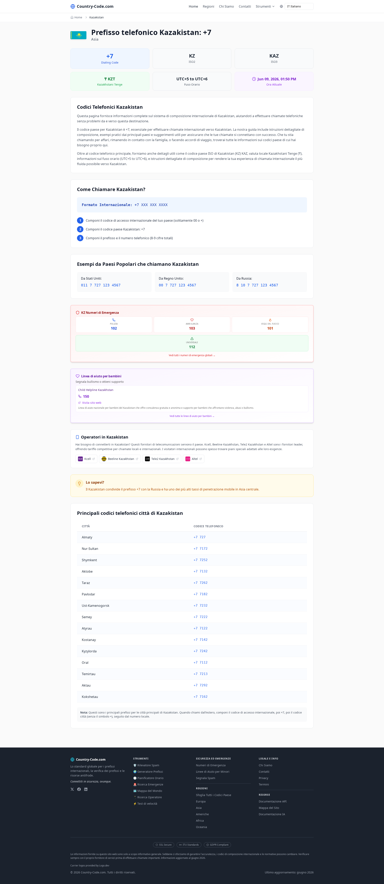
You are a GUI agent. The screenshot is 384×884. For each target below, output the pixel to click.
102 (114, 328)
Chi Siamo (226, 6)
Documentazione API (273, 801)
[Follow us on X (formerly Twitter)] (72, 789)
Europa (201, 801)
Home (193, 6)
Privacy (263, 778)
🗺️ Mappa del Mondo (147, 791)
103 (192, 328)
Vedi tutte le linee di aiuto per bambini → (192, 416)
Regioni (208, 6)
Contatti (245, 6)
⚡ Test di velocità (145, 803)
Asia (199, 808)
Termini (264, 784)
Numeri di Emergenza (211, 765)
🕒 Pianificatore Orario (148, 778)
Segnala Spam (205, 778)
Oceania (201, 827)
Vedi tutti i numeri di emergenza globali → (192, 355)
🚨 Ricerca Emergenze (148, 784)
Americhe (202, 814)
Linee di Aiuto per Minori (212, 771)
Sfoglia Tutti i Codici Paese (213, 795)
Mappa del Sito (269, 808)
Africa (200, 820)
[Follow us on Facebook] (79, 789)
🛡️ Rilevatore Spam (146, 765)
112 (192, 346)
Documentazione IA (272, 814)
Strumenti (263, 6)
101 (270, 328)
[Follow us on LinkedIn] (86, 789)
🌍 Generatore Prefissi (148, 771)
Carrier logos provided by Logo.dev (89, 865)
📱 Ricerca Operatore (147, 797)
